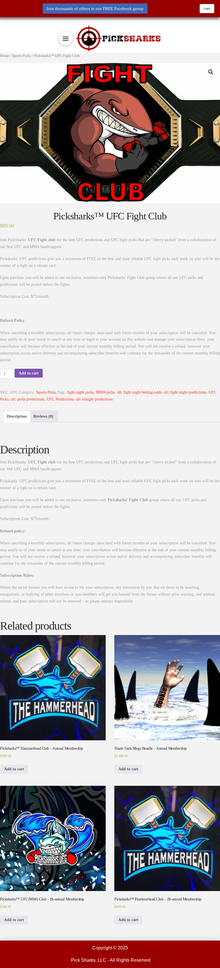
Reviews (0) (43, 416)
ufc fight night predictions (185, 392)
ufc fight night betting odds (139, 392)
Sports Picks (46, 392)
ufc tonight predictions (94, 399)
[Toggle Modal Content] (65, 38)
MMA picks (105, 392)
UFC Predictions (60, 399)
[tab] (17, 416)
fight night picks (80, 392)
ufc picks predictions (27, 399)
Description (17, 416)
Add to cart (29, 373)
